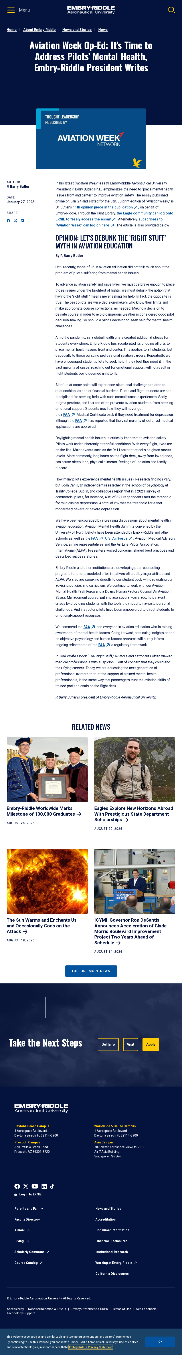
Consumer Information (112, 1230)
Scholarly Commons (29, 1252)
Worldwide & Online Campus (115, 1126)
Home (12, 30)
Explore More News (91, 971)
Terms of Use (121, 1309)
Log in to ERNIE (30, 1194)
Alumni (19, 1230)
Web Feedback (145, 1309)
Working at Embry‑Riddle (113, 1263)
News (103, 30)
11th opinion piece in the (103, 207)
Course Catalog (26, 1263)
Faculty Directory (27, 1219)
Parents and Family (28, 1208)
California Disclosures (112, 1273)
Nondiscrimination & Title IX (47, 1309)
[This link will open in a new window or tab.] (17, 1186)
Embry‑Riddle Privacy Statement (90, 1347)
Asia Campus (104, 1142)
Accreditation (105, 1219)
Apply (150, 1044)
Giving (19, 1241)
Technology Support (21, 1313)
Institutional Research (111, 1252)
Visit (130, 1044)
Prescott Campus (27, 1142)
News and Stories (77, 30)
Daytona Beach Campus (31, 1126)
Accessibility (15, 1309)
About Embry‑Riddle (39, 30)
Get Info (108, 1044)
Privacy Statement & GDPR (89, 1309)
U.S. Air (116, 538)
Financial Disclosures (111, 1241)
